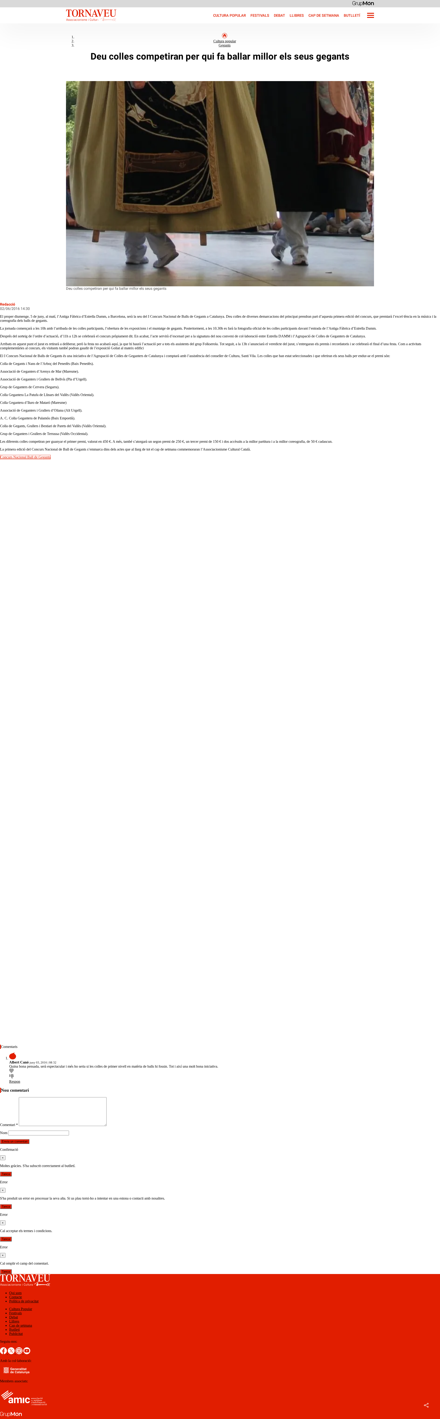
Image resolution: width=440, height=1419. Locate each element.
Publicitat (16, 1334)
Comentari (9, 1125)
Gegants (225, 45)
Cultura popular (224, 41)
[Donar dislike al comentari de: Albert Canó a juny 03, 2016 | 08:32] (11, 1077)
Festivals (259, 15)
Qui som (15, 1293)
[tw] (12, 1353)
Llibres (297, 15)
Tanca (6, 1174)
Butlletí (352, 15)
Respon (14, 1081)
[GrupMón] (363, 3)
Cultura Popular (229, 15)
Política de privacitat (23, 1301)
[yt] (26, 1353)
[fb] (4, 1353)
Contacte (15, 1297)
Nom (3, 1133)
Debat (279, 15)
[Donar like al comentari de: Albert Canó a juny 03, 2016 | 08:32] (11, 1072)
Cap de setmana (323, 15)
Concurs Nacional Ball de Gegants (25, 457)
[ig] (19, 1353)
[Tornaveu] (58, 22)
